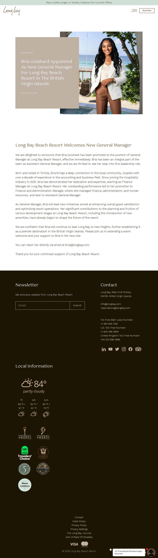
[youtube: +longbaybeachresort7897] (110, 349)
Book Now (146, 10)
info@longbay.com (111, 304)
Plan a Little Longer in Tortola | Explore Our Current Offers (79, 2)
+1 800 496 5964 (110, 331)
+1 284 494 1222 (109, 323)
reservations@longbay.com (115, 308)
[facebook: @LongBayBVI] (130, 349)
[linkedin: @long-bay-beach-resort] (104, 349)
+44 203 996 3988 (110, 339)
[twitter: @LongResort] (117, 349)
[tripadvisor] (138, 349)
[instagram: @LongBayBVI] (124, 349)
